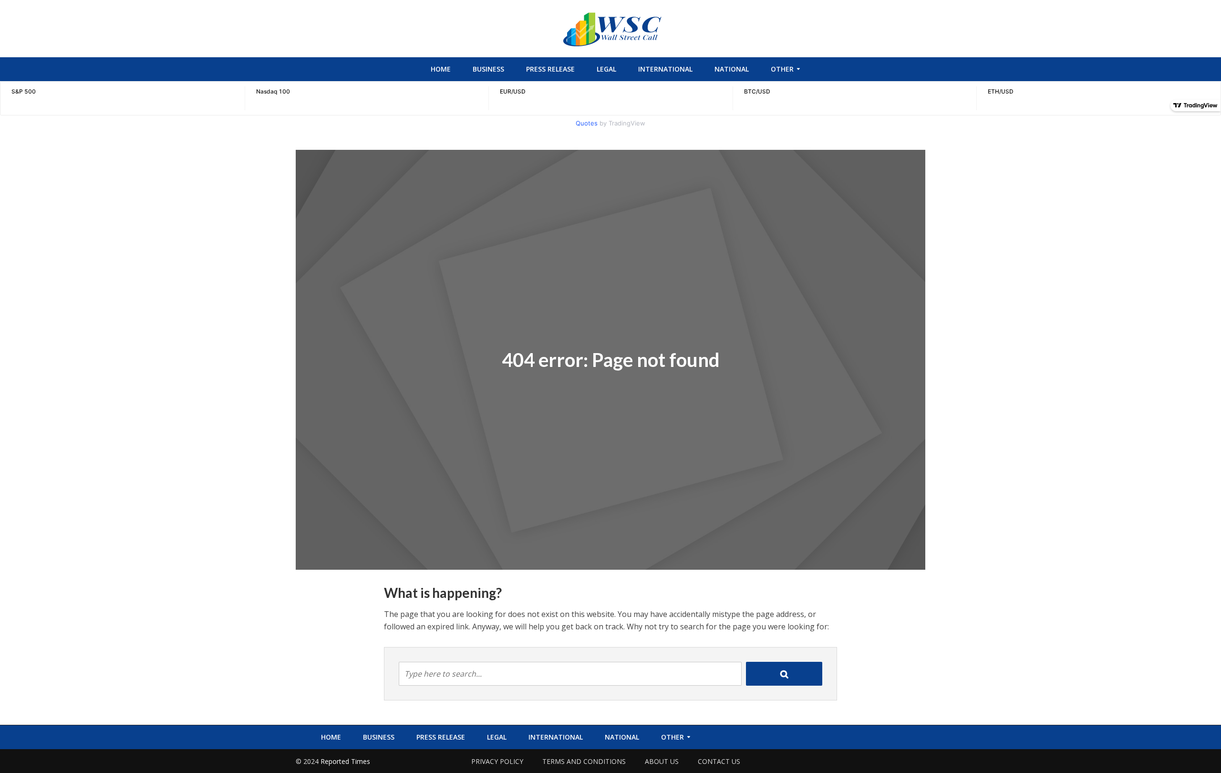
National (731, 68)
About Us (662, 761)
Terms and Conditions (584, 761)
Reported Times (346, 761)
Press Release (550, 68)
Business (488, 68)
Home (441, 68)
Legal (606, 68)
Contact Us (719, 761)
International (665, 68)
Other (782, 68)
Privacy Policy (497, 761)
